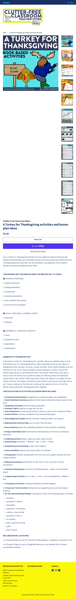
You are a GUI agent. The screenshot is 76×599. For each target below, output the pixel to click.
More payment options (38, 251)
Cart (71, 3)
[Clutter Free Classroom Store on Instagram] (56, 570)
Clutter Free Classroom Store (44, 595)
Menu (7, 2)
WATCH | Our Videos (10, 586)
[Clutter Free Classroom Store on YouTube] (59, 570)
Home (4, 33)
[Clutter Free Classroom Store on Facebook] (53, 570)
